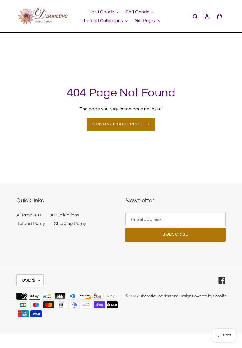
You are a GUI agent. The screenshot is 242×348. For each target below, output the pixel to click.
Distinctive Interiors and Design (165, 296)
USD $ (28, 280)
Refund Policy (30, 223)
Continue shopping (116, 124)
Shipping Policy (70, 223)
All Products (29, 215)
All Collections (64, 215)
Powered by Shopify (209, 296)
